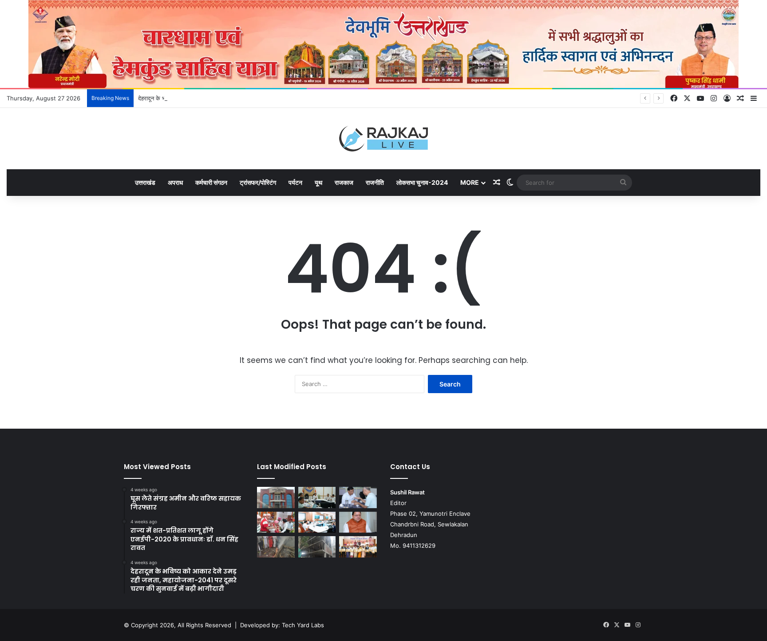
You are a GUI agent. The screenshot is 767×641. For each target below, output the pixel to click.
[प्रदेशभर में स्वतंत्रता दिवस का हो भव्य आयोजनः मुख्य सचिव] (317, 522)
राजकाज (344, 182)
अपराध (175, 182)
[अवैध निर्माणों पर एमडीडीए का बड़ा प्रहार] (317, 546)
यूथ (318, 182)
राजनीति (375, 182)
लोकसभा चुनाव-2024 (422, 182)
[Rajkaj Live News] (383, 138)
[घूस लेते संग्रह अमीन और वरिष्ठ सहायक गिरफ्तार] (276, 497)
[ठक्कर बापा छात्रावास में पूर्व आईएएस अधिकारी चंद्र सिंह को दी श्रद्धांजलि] (276, 546)
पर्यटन (295, 182)
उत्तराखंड (145, 182)
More (469, 182)
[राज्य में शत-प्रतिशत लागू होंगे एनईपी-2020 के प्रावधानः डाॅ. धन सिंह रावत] (317, 497)
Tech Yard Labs (303, 625)
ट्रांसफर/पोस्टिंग (258, 182)
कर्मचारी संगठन (211, 182)
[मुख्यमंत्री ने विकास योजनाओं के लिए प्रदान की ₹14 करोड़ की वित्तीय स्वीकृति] (358, 522)
